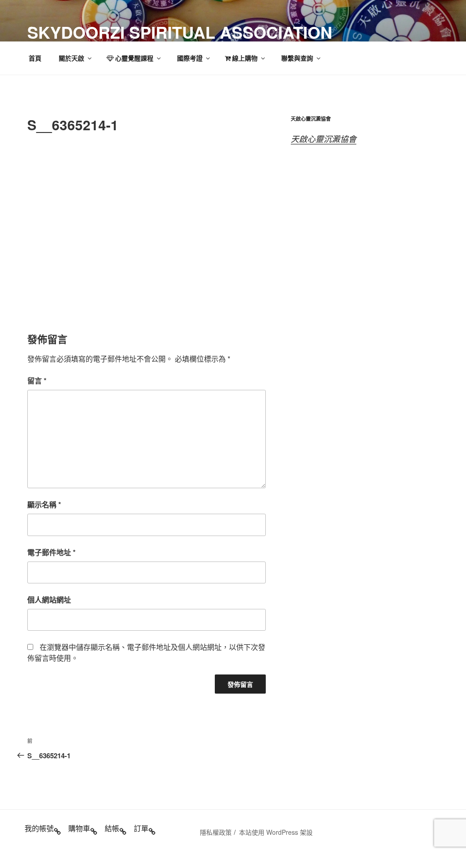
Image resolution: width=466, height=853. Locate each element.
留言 (36, 380)
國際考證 (190, 57)
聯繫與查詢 (297, 57)
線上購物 (245, 57)
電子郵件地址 (51, 552)
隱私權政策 (216, 832)
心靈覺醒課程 (134, 57)
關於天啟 (71, 57)
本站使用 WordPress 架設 (276, 832)
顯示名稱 (44, 504)
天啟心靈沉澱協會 (323, 138)
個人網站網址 (49, 599)
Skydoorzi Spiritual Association (179, 32)
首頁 (35, 57)
